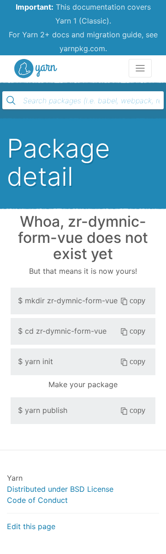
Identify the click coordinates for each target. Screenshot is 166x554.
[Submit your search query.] (11, 100)
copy (137, 301)
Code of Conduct (37, 500)
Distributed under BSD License (60, 489)
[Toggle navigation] (140, 68)
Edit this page (31, 526)
